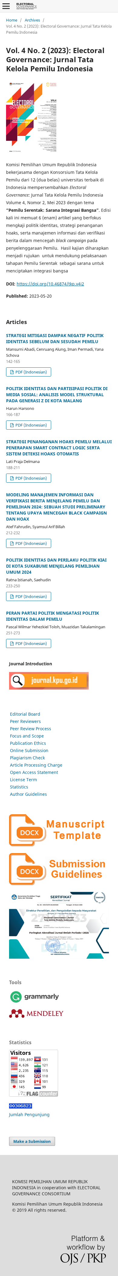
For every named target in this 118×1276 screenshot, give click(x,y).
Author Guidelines (28, 794)
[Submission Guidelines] (59, 883)
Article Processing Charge (36, 765)
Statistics (19, 787)
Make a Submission (32, 1141)
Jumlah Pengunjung (29, 1114)
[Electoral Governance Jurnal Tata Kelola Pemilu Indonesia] (49, 688)
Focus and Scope (27, 736)
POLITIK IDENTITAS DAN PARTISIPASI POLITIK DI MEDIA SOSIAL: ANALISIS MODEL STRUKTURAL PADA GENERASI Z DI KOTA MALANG (56, 394)
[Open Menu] (6, 6)
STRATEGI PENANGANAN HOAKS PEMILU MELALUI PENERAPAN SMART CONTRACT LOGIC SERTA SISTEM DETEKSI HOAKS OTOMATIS (59, 448)
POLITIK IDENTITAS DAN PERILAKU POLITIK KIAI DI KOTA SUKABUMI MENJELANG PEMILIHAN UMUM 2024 (56, 566)
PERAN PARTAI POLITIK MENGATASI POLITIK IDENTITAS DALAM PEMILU (52, 616)
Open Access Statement (34, 772)
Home (11, 20)
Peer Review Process (30, 728)
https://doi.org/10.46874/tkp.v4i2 (50, 284)
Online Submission (29, 750)
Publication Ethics (28, 743)
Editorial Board (25, 714)
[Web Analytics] (20, 1107)
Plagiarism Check (27, 758)
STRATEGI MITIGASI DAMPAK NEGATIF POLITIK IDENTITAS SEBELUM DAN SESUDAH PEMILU (54, 338)
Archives (32, 20)
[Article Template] (59, 845)
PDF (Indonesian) (31, 372)
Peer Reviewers (25, 721)
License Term (23, 779)
